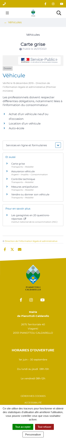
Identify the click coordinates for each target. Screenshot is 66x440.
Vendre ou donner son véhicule (30, 194)
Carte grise (18, 163)
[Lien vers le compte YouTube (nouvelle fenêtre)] (61, 4)
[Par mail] (19, 249)
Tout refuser (44, 426)
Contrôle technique (23, 179)
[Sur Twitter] (12, 249)
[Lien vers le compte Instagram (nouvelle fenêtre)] (53, 4)
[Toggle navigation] (7, 13)
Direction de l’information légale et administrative (31, 241)
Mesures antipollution (24, 186)
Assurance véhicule (23, 171)
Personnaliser (33, 434)
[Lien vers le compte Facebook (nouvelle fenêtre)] (45, 4)
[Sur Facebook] (5, 249)
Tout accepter (23, 426)
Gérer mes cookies (33, 396)
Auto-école (16, 128)
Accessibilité (33, 402)
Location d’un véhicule (25, 123)
